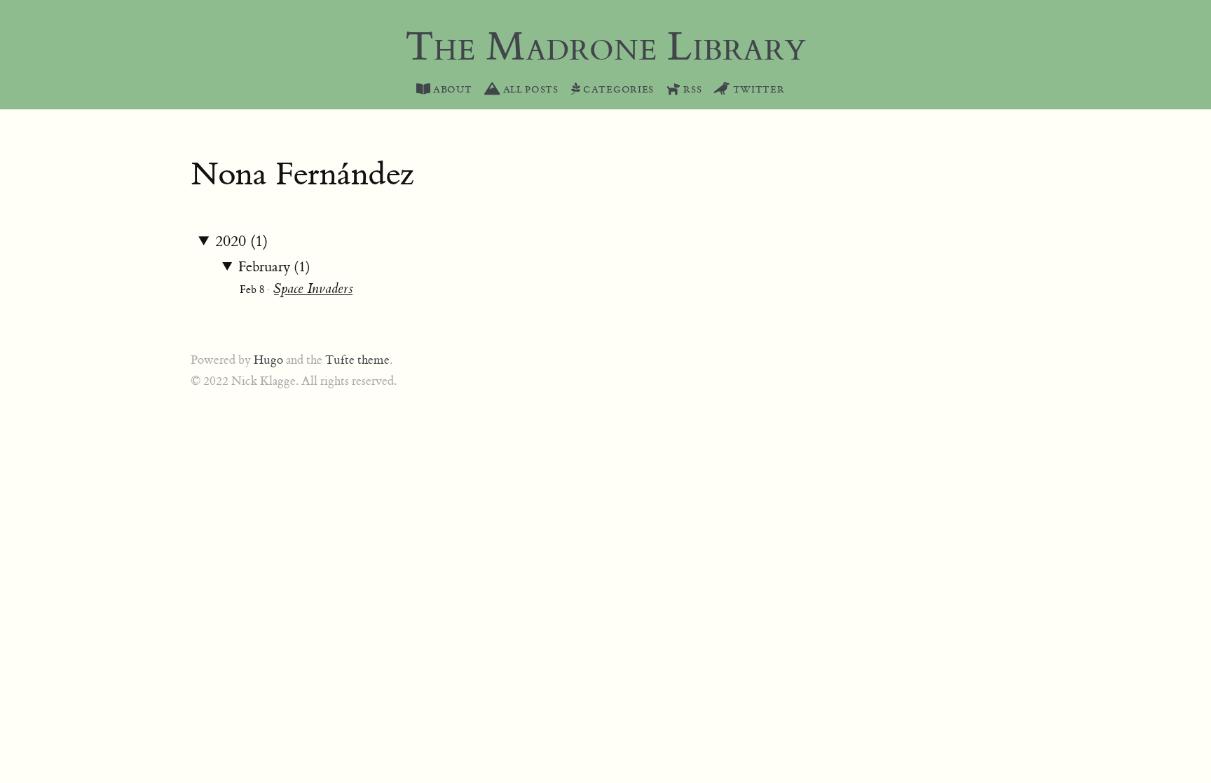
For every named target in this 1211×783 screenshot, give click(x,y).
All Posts (529, 89)
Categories (616, 89)
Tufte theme (357, 360)
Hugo (268, 360)
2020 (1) (241, 241)
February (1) (274, 266)
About (451, 89)
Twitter (757, 89)
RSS (691, 89)
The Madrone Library (605, 47)
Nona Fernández (302, 174)
